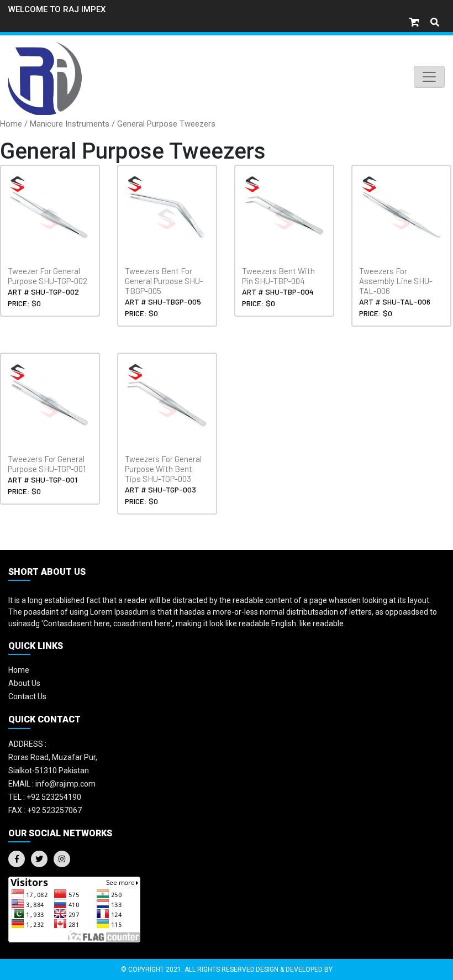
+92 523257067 (45, 810)
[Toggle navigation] (429, 77)
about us (24, 683)
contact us (27, 696)
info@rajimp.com (52, 783)
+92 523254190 (44, 797)
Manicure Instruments (69, 124)
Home (11, 124)
